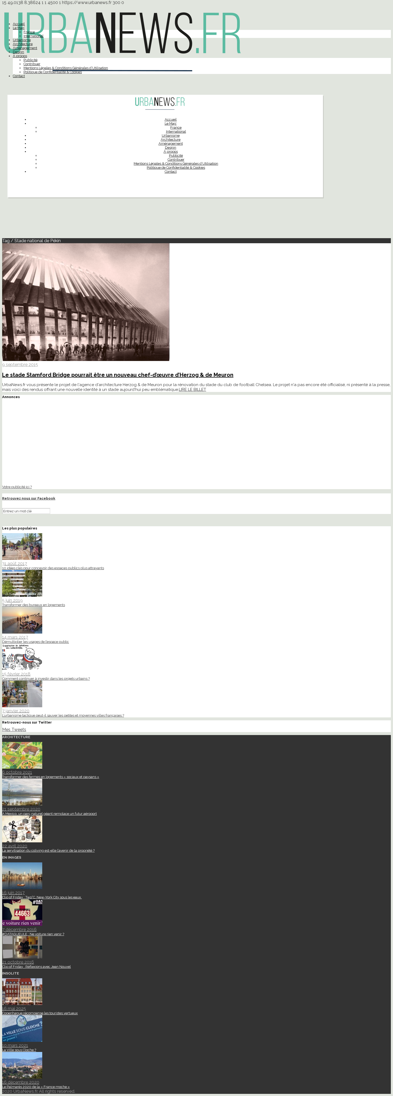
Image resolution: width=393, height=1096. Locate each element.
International (34, 36)
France (29, 32)
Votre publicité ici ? (17, 487)
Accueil (19, 24)
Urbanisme (22, 40)
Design (18, 52)
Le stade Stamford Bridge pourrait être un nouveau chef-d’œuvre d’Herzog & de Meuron (117, 375)
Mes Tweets (14, 729)
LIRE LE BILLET (192, 389)
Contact (19, 76)
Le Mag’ (19, 28)
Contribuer (32, 64)
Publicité (30, 60)
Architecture (23, 44)
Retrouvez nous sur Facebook (28, 498)
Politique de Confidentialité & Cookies (53, 72)
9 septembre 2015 (20, 364)
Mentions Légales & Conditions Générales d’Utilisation (66, 68)
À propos (20, 56)
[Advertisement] (196, 220)
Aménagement (25, 48)
